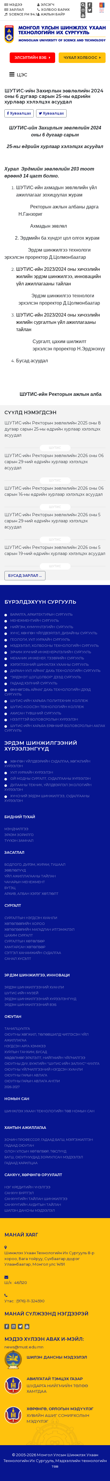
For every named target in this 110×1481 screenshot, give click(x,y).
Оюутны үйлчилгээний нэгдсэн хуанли (43, 1069)
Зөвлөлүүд (15, 870)
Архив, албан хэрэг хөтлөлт (31, 894)
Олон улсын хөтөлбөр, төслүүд (35, 1151)
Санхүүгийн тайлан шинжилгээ (35, 1199)
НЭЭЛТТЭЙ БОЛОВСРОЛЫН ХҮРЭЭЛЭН (43, 719)
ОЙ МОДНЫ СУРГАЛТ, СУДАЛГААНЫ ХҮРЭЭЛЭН (50, 778)
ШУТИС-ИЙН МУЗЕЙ (21, 993)
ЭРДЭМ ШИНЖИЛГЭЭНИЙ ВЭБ (30, 1005)
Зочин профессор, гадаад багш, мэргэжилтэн (48, 1140)
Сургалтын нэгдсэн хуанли (30, 918)
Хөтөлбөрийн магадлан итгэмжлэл (39, 929)
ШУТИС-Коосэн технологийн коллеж (46, 707)
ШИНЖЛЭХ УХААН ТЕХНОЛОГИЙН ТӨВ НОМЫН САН (49, 1111)
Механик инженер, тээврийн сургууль (46, 658)
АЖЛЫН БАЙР (53, 14)
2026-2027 (12, 1087)
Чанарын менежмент (24, 882)
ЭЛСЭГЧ (47, 5)
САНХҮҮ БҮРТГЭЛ (19, 1193)
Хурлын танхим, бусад (25, 1052)
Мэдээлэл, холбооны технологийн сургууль (54, 646)
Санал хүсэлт (17, 959)
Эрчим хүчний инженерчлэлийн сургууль (50, 652)
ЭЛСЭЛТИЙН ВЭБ (31, 57)
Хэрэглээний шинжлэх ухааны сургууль (49, 665)
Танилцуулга (17, 1029)
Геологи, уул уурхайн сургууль (39, 639)
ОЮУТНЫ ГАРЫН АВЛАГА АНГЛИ (32, 1081)
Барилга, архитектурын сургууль (40, 614)
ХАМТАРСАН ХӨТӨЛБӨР (24, 947)
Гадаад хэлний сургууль (33, 683)
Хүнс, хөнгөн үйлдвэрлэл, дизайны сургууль (53, 633)
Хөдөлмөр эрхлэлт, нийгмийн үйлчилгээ (44, 1058)
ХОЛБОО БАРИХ (55, 10)
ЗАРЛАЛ (16, 10)
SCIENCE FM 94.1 (22, 14)
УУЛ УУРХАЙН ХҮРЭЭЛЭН (31, 772)
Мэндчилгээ (16, 829)
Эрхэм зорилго (19, 835)
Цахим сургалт (18, 935)
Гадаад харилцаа (21, 1163)
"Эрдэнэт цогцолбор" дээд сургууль (45, 677)
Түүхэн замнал (18, 841)
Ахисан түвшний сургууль (35, 713)
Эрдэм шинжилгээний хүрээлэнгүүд (40, 999)
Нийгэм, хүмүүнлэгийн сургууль (41, 627)
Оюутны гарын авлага (25, 1075)
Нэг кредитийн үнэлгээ (27, 1187)
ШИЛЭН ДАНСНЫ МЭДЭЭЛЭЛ (29, 1210)
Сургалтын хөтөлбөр (24, 941)
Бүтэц (10, 888)
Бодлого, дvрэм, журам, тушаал (34, 864)
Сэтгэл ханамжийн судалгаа (32, 953)
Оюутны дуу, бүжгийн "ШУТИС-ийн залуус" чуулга (51, 1064)
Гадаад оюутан (19, 1145)
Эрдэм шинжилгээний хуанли (34, 987)
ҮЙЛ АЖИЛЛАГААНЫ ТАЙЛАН (30, 876)
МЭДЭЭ (15, 5)
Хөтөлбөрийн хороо (24, 924)
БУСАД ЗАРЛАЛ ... (25, 575)
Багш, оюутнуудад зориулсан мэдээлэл (43, 1157)
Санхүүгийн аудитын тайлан (32, 1205)
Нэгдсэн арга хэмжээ (25, 1046)
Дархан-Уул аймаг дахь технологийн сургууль (54, 671)
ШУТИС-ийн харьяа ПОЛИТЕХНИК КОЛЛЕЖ (48, 701)
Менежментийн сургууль (34, 621)
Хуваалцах (20, 113)
